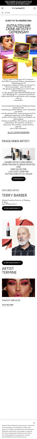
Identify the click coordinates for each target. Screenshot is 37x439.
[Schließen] (34, 423)
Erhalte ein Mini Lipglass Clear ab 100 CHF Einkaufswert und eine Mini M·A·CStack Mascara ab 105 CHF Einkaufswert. (18, 3)
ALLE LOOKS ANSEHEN (18, 133)
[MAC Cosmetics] (18, 8)
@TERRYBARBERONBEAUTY (12, 208)
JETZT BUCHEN (7, 305)
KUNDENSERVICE (18, 178)
